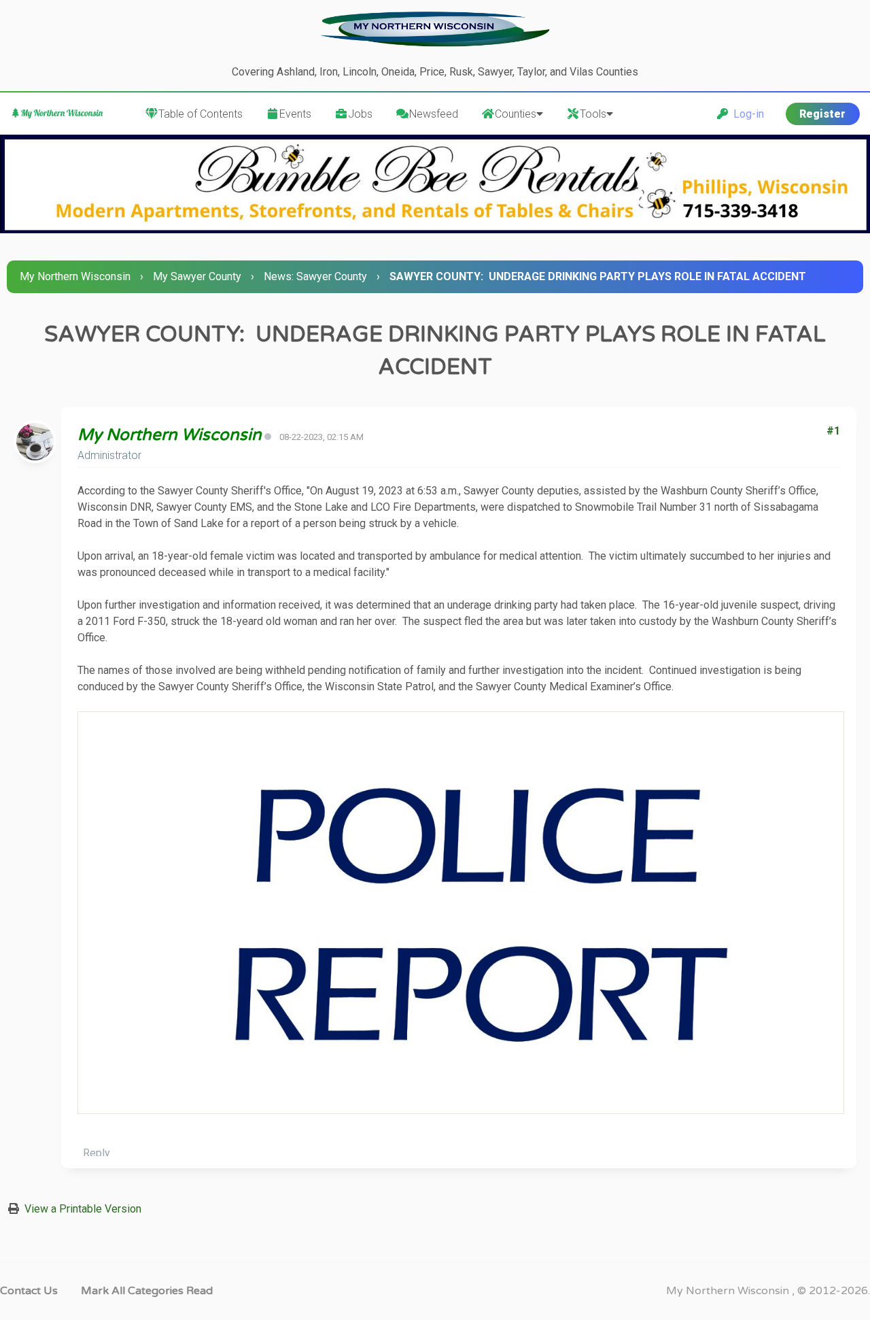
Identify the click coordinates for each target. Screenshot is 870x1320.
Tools (593, 113)
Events (295, 113)
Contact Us (29, 1291)
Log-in (746, 113)
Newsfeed (433, 113)
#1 (833, 430)
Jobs (360, 113)
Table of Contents (200, 113)
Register (822, 113)
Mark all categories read (147, 1291)
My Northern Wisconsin (75, 276)
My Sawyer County (197, 276)
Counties (515, 113)
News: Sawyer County (315, 276)
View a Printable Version (82, 1208)
